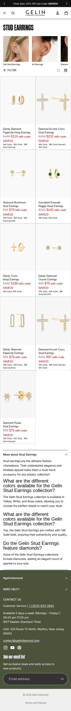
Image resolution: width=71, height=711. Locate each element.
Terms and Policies (35, 702)
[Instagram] (5, 647)
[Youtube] (12, 647)
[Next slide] (60, 51)
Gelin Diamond (40, 694)
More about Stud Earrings (20, 454)
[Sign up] (62, 679)
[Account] (57, 13)
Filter (11, 70)
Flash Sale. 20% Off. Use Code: (35, 3)
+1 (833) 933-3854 (41, 605)
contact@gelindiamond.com (21, 640)
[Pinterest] (19, 647)
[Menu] (4, 13)
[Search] (13, 13)
